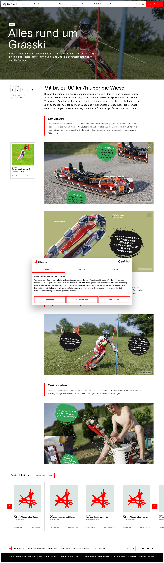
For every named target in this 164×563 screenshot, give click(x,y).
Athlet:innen (25, 475)
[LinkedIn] (148, 548)
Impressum (133, 556)
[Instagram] (128, 548)
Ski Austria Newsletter (36, 548)
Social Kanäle (64, 548)
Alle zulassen (114, 299)
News (12, 25)
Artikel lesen (16, 176)
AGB (115, 556)
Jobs (94, 548)
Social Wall (52, 548)
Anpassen (80, 299)
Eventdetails (18, 528)
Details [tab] (82, 269)
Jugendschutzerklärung (146, 556)
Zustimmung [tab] (49, 269)
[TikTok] (153, 548)
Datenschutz (88, 556)
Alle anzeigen (41, 475)
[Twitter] (138, 548)
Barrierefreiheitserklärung (103, 556)
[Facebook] (133, 548)
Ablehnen (50, 299)
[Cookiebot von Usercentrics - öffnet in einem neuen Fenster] (120, 262)
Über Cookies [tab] (115, 269)
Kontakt (102, 548)
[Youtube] (143, 548)
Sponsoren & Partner (80, 548)
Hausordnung (123, 556)
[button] (26, 4)
